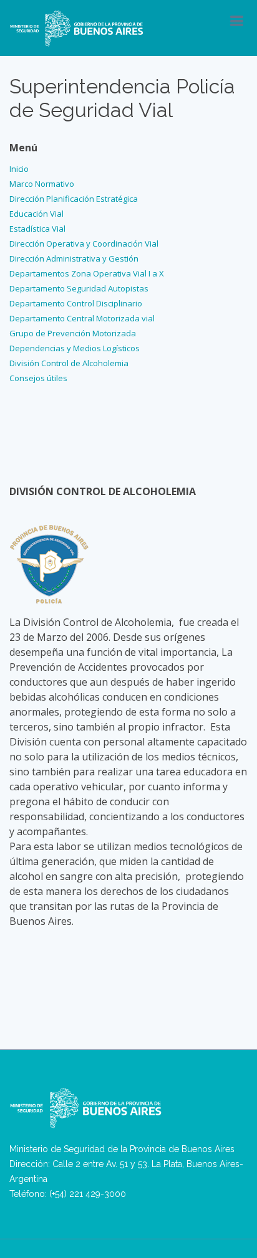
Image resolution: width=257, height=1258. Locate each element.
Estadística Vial (37, 228)
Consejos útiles (38, 378)
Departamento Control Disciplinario (75, 303)
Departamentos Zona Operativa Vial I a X (86, 273)
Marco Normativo (41, 183)
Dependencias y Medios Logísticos (74, 348)
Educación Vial (36, 213)
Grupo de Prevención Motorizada (72, 333)
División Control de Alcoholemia (68, 363)
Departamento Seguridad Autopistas (78, 288)
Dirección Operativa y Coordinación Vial (83, 243)
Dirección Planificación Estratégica (73, 198)
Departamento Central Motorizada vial (82, 318)
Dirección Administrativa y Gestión (73, 258)
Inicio (19, 168)
